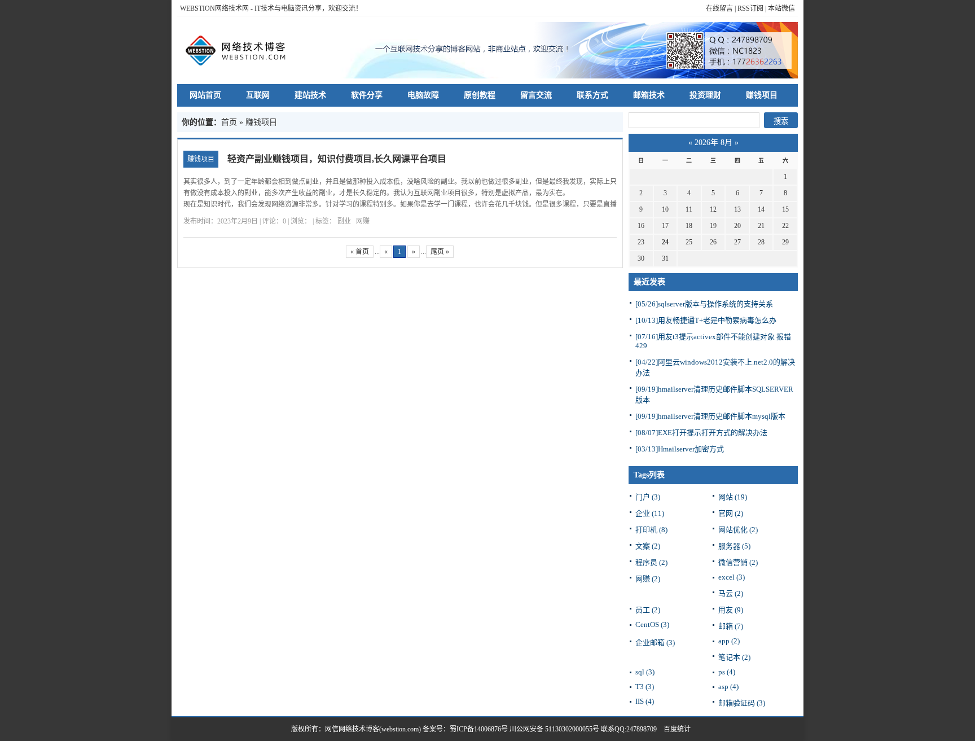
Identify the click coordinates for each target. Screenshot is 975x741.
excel (731, 577)
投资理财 (705, 95)
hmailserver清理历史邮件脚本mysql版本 (710, 416)
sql (645, 672)
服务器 (734, 546)
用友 (730, 610)
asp (728, 686)
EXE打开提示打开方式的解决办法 (701, 432)
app (729, 641)
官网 (730, 513)
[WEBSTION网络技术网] (241, 50)
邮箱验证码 (741, 703)
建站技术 (310, 95)
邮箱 (730, 626)
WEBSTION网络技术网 (214, 8)
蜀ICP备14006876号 (480, 729)
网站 (732, 497)
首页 (229, 122)
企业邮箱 (655, 642)
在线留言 (719, 8)
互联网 (258, 95)
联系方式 (592, 95)
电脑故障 (423, 95)
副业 (344, 221)
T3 (644, 686)
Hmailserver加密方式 (679, 449)
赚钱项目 (762, 95)
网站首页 (205, 95)
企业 (649, 513)
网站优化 (738, 529)
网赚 (363, 221)
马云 (730, 593)
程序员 (651, 562)
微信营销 (738, 562)
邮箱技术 (649, 95)
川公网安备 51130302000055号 (554, 729)
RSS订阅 (750, 8)
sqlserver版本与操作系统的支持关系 (704, 304)
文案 (647, 546)
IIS (644, 701)
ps (726, 672)
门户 (647, 497)
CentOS (652, 624)
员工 (647, 610)
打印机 (651, 529)
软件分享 (367, 95)
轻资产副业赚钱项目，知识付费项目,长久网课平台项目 (336, 159)
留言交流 (536, 95)
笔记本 (734, 657)
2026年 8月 (713, 142)
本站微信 (781, 8)
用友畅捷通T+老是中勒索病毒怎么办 (705, 320)
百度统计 (674, 729)
